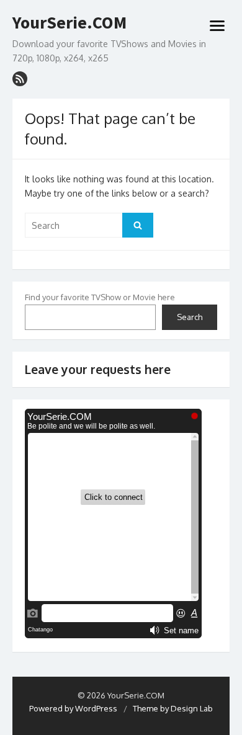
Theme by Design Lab (173, 708)
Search (189, 317)
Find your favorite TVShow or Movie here (100, 297)
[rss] (19, 78)
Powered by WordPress (73, 708)
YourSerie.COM (69, 22)
